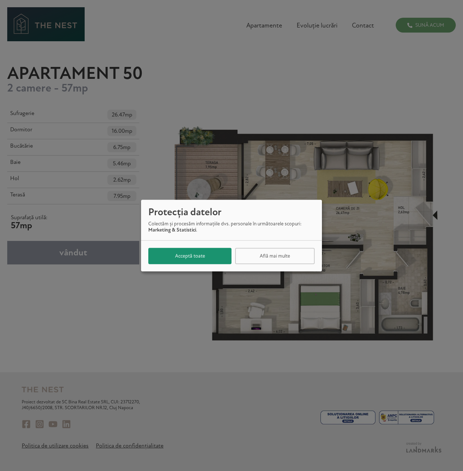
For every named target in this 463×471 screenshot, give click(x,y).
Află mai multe (275, 256)
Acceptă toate (190, 256)
